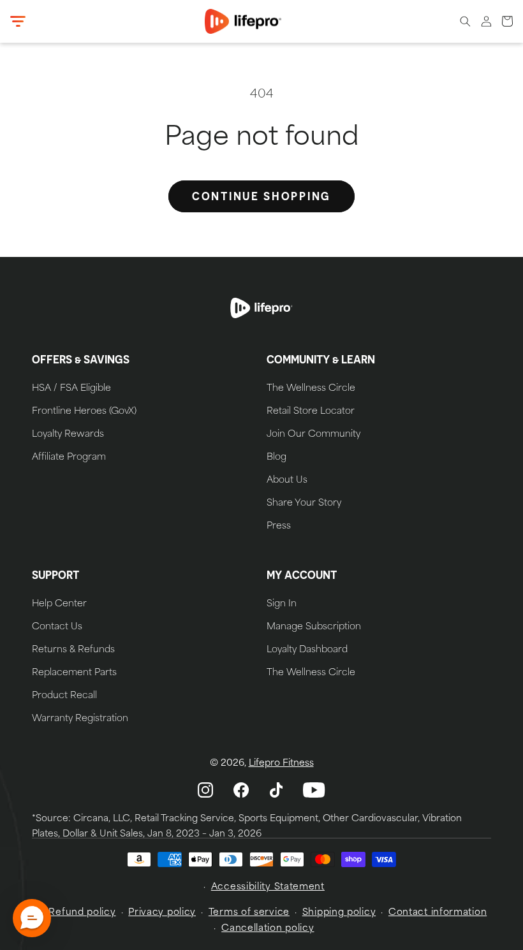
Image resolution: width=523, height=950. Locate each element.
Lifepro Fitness (281, 763)
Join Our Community (313, 434)
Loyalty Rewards (68, 434)
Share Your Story (304, 503)
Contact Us (57, 627)
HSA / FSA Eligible (71, 388)
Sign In (282, 604)
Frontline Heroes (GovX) (84, 411)
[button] (18, 22)
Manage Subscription (314, 627)
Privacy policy (162, 912)
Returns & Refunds (73, 650)
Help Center (59, 604)
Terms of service (249, 912)
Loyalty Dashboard (307, 650)
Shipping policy (339, 912)
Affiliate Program (69, 457)
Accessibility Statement (268, 887)
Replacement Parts (74, 673)
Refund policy (81, 912)
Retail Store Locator (311, 411)
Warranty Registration (80, 719)
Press (279, 526)
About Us (287, 480)
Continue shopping (261, 196)
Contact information (437, 912)
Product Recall (64, 696)
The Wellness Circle (311, 388)
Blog (276, 457)
